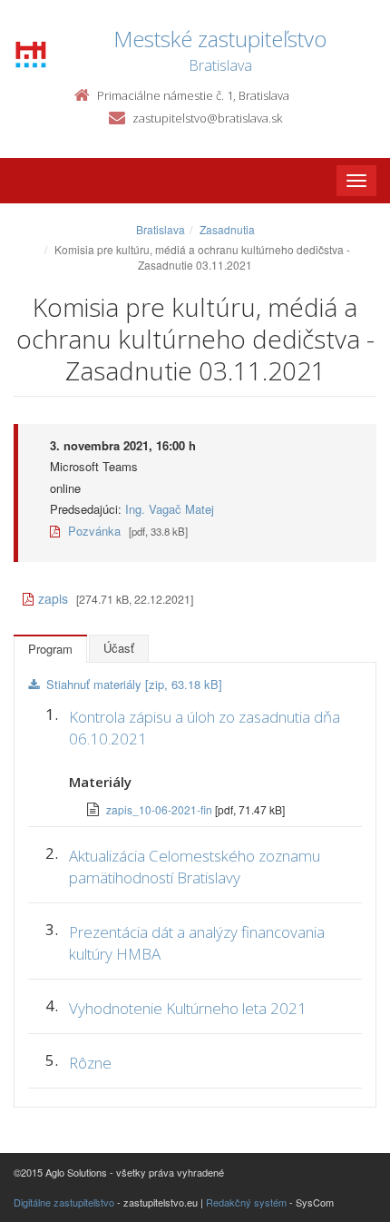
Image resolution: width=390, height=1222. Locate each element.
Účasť (118, 647)
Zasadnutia (227, 229)
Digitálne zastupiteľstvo (64, 1202)
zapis (53, 598)
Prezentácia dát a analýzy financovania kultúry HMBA (197, 942)
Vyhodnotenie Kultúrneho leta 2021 (188, 1008)
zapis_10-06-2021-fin (160, 809)
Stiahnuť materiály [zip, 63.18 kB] (134, 684)
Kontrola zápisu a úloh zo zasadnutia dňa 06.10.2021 (204, 727)
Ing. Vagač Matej (169, 508)
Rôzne (90, 1062)
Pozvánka (92, 530)
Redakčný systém (246, 1202)
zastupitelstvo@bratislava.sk (207, 118)
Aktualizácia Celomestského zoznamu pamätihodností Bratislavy (194, 866)
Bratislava (160, 229)
